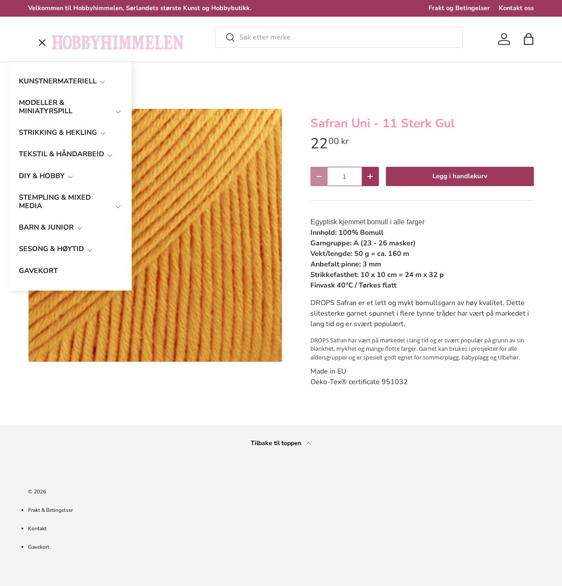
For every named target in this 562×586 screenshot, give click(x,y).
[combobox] (339, 37)
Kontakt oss (516, 8)
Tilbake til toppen (277, 443)
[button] (528, 39)
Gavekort (38, 546)
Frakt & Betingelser (50, 510)
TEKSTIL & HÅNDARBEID (61, 154)
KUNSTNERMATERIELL (58, 81)
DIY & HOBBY (42, 176)
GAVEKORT (38, 271)
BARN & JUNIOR (46, 227)
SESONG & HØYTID (51, 249)
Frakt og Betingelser (459, 8)
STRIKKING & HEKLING (58, 132)
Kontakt (37, 528)
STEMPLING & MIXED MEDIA (55, 202)
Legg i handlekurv (459, 176)
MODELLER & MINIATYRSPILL (45, 107)
